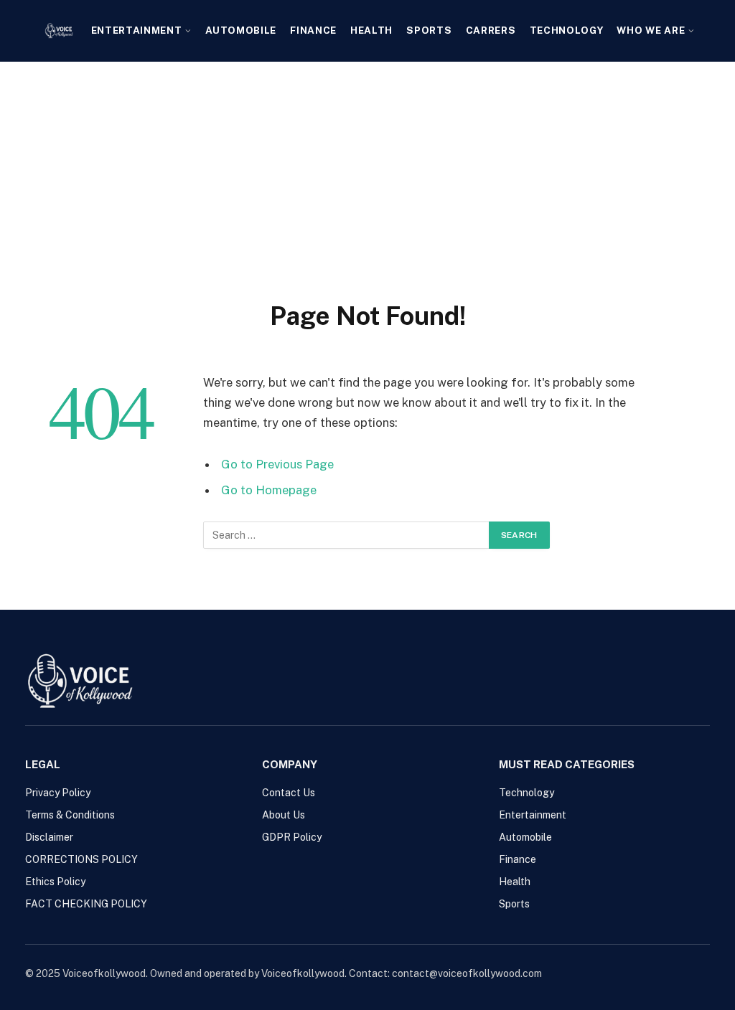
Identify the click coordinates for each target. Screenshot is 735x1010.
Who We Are (651, 30)
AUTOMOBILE (240, 30)
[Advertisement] (367, 169)
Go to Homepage (269, 490)
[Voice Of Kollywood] (59, 31)
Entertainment (136, 30)
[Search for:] (346, 535)
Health (371, 30)
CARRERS (491, 30)
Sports (428, 30)
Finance (313, 30)
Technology (567, 30)
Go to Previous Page (277, 464)
